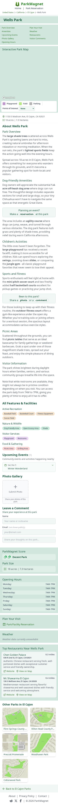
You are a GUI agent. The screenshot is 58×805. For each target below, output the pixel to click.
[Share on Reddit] (11, 800)
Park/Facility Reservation (20, 624)
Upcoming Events (10, 35)
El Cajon (31, 12)
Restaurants (35, 35)
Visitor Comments (38, 38)
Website (10, 671)
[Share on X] (15, 800)
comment (41, 300)
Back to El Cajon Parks (18, 788)
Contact (42, 796)
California (21, 12)
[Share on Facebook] (20, 800)
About (12, 796)
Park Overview (8, 27)
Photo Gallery (8, 38)
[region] (29, 76)
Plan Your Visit (36, 27)
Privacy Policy (26, 796)
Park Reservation (34, 8)
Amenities (6, 31)
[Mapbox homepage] (8, 97)
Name (5, 516)
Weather (33, 31)
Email (13, 527)
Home (18, 8)
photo (23, 300)
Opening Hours (8, 42)
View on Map (25, 671)
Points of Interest (10, 108)
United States (8, 12)
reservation (27, 214)
